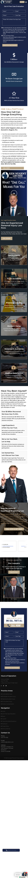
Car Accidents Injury (7, 694)
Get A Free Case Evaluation (8, 713)
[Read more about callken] (6, 2)
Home (3, 711)
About (3, 716)
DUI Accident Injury (7, 701)
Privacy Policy (5, 726)
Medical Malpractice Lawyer (18, 519)
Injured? (4, 718)
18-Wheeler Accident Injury (9, 696)
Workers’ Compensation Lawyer (9, 521)
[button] (14, 193)
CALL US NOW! (6, 238)
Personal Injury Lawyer (7, 514)
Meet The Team (14, 572)
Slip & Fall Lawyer (10, 518)
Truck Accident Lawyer (7, 516)
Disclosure (4, 723)
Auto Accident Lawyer (20, 514)
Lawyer (7, 519)
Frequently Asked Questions (9, 721)
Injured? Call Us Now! (11, 850)
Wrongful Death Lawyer (15, 523)
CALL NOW (6, 168)
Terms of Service (6, 728)
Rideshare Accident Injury (8, 699)
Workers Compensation (8, 704)
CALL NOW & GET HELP (14, 529)
